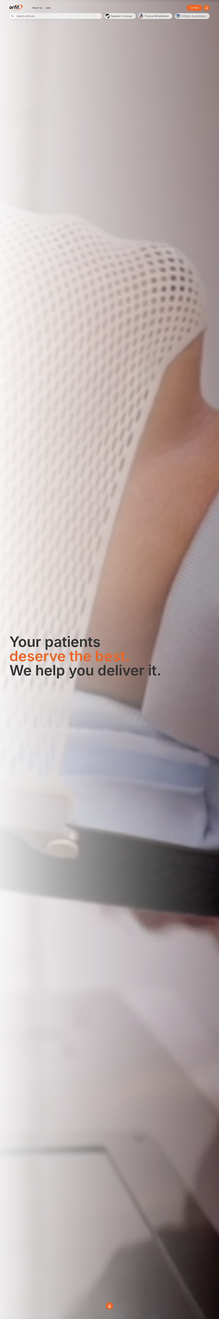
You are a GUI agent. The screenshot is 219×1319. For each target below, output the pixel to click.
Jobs (48, 7)
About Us (37, 7)
